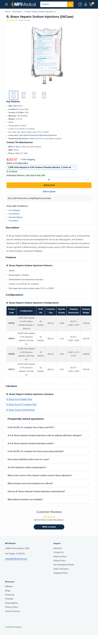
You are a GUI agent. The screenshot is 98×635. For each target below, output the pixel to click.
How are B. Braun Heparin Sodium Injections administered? (36, 491)
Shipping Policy (60, 573)
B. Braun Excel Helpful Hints (19, 399)
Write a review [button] (49, 527)
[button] (12, 20)
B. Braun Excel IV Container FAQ (21, 404)
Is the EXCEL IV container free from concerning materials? (36, 451)
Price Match (13, 221)
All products (17, 12)
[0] (90, 4)
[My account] (80, 4)
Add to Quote (49, 191)
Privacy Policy (11, 607)
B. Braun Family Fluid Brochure (20, 410)
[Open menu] (6, 4)
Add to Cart (49, 185)
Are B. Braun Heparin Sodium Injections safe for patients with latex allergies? (45, 435)
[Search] (70, 4)
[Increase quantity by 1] (88, 179)
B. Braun (17, 147)
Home (7, 12)
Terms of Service (12, 611)
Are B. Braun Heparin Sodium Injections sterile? (31, 443)
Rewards (9, 599)
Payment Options (16, 217)
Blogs (7, 591)
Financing (9, 595)
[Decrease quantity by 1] (10, 179)
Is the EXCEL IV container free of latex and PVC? (31, 427)
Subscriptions (11, 603)
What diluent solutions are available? (25, 499)
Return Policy (59, 561)
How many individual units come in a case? (28, 459)
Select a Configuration (17, 163)
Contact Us (58, 552)
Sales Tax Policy (61, 569)
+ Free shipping (27, 159)
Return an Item (60, 556)
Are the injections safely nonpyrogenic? (27, 467)
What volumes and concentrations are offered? (30, 483)
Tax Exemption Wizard (63, 565)
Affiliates (9, 586)
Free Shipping (14, 210)
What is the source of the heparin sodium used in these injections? (40, 475)
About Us (57, 548)
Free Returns (14, 214)
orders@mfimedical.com (16, 559)
